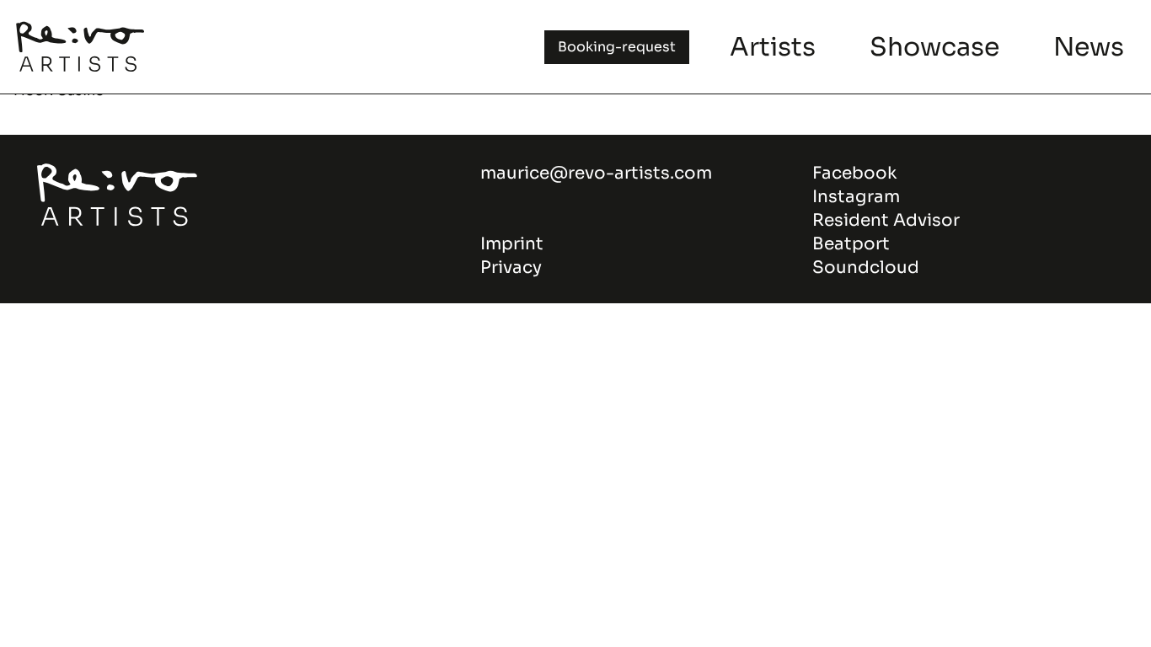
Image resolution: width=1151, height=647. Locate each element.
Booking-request (617, 47)
